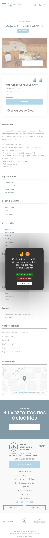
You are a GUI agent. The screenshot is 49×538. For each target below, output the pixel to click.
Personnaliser (24, 283)
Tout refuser (25, 279)
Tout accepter (25, 274)
